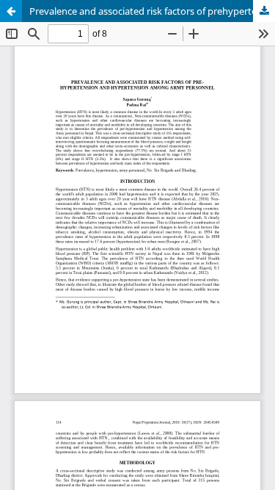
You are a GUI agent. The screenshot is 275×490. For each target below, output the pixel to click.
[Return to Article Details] (11, 11)
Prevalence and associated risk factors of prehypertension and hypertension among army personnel (152, 11)
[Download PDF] (264, 11)
